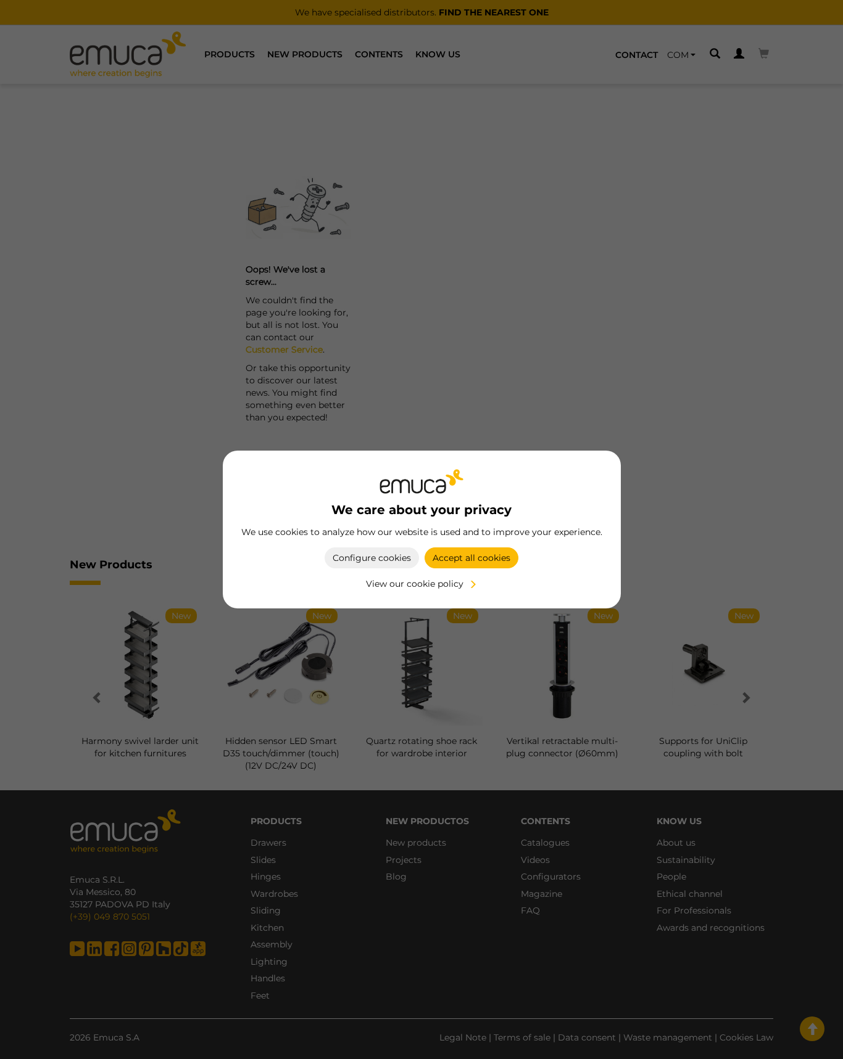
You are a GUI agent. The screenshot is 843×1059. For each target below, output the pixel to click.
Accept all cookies (471, 557)
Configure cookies (372, 557)
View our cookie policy (414, 583)
